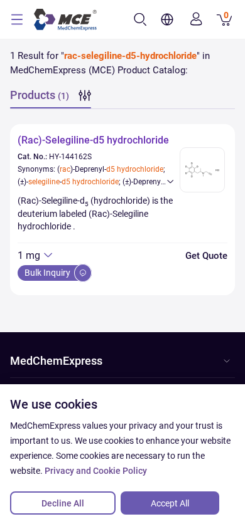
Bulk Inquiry (48, 273)
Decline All (62, 503)
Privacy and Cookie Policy (96, 471)
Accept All (170, 503)
